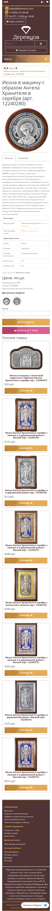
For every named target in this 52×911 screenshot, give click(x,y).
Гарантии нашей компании (16, 813)
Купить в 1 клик (27, 330)
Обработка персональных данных (18, 816)
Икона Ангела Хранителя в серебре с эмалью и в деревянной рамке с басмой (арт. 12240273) (26, 774)
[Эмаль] (6, 301)
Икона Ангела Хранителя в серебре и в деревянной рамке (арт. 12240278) (26, 491)
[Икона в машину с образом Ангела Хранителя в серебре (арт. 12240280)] (26, 130)
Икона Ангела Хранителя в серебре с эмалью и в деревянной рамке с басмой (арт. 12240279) (26, 435)
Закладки (8, 857)
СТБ (18, 283)
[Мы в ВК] (5, 2)
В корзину (26, 322)
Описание (8, 158)
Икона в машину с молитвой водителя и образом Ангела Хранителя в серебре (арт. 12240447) (26, 378)
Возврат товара (11, 833)
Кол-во (5, 308)
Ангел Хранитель (31, 231)
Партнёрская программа (14, 844)
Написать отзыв (23, 272)
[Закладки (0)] (47, 2)
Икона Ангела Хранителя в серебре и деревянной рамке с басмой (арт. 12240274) (26, 717)
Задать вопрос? (16, 21)
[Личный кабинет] (42, 2)
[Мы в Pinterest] (7, 2)
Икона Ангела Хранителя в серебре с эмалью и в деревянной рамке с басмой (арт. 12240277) (26, 547)
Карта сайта (9, 836)
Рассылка (8, 860)
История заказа (11, 855)
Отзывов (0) (23, 158)
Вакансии (8, 811)
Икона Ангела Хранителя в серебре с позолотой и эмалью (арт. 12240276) (26, 603)
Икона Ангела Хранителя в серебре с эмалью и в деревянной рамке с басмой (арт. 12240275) (26, 660)
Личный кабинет (11, 852)
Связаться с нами (11, 830)
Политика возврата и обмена (16, 822)
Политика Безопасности (14, 819)
